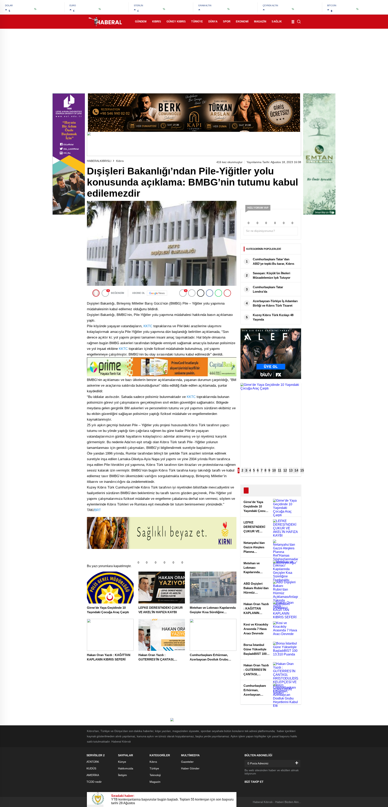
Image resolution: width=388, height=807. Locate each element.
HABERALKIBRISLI (99, 160)
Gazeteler (187, 761)
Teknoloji (155, 775)
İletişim (122, 775)
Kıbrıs (156, 21)
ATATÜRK (92, 761)
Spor (226, 21)
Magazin (260, 21)
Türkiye (197, 21)
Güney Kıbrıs (176, 21)
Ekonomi (242, 21)
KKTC (147, 326)
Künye (122, 761)
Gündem (141, 21)
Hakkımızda (125, 768)
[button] (238, 470)
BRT (97, 510)
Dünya (212, 21)
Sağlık (277, 21)
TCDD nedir (94, 781)
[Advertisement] (194, 59)
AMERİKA (92, 775)
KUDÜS (91, 768)
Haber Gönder (190, 768)
